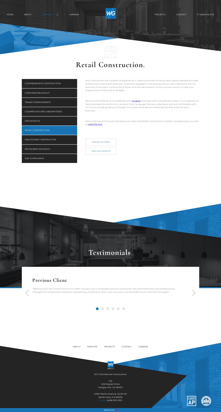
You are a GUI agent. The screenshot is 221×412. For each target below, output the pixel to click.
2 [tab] (102, 308)
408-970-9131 (95, 124)
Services (47, 14)
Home (10, 14)
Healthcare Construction (40, 139)
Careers (74, 14)
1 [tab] (97, 308)
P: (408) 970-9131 (205, 14)
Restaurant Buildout (37, 149)
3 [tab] (107, 308)
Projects (160, 14)
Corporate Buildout (37, 93)
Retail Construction (37, 130)
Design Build (32, 121)
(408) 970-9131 (114, 400)
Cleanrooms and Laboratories (43, 111)
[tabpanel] (110, 285)
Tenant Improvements (38, 102)
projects (136, 101)
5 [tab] (118, 308)
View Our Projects (101, 151)
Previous (28, 292)
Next (192, 292)
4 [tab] (113, 308)
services (92, 346)
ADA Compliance (34, 158)
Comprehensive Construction (43, 83)
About (28, 14)
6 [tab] (123, 308)
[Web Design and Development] (116, 410)
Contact (181, 14)
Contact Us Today (101, 142)
